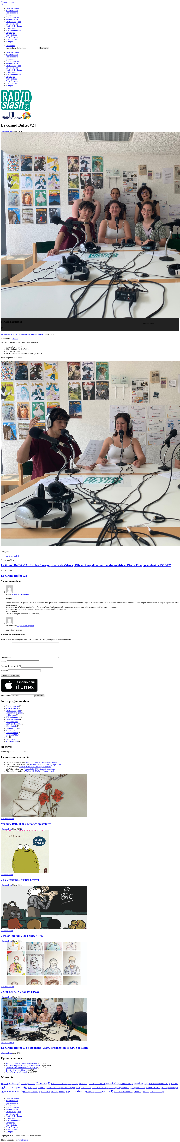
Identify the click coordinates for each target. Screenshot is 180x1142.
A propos (9, 41)
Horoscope (14, 1087)
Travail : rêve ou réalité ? (15, 1070)
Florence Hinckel (101, 1084)
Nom (3, 662)
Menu (3, 4)
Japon (42, 1087)
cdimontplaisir (6, 131)
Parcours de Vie (12, 19)
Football (113, 1083)
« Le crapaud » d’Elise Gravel (20, 879)
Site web (4, 671)
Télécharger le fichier (9, 334)
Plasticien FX (45, 1092)
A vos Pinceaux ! (12, 37)
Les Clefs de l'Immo (13, 724)
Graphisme (126, 1083)
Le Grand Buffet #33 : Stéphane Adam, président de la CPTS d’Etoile (44, 1047)
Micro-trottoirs (11, 35)
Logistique (123, 1087)
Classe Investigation (13, 22)
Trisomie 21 (118, 1092)
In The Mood (11, 28)
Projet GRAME (12, 39)
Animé (14, 1083)
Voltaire (146, 1092)
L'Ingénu (76, 1088)
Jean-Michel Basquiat (54, 1088)
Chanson (31, 1084)
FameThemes (23, 1140)
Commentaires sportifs (14, 713)
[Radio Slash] (16, 119)
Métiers (35, 1091)
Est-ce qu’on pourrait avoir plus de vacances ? (23, 1065)
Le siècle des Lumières (99, 1088)
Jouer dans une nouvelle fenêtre (31, 334)
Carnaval (24, 1084)
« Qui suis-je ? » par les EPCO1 (21, 991)
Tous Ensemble (12, 11)
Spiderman (97, 1092)
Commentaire (6, 657)
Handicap (141, 1083)
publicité (77, 1091)
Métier (27, 1092)
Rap (89, 1091)
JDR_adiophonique (13, 30)
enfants (83, 1083)
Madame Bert (153, 1087)
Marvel (165, 1088)
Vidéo (138, 1091)
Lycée (133, 1088)
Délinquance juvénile (71, 1084)
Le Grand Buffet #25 (14, 575)
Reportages (10, 33)
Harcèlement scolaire (159, 1083)
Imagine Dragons (31, 1088)
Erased (92, 1084)
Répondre (25, 594)
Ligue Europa (112, 1088)
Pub (7, 737)
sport (107, 1091)
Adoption (4, 1084)
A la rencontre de (12, 17)
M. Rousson (140, 1088)
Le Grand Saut (86, 1088)
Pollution (54, 1092)
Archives (4, 752)
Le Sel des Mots (12, 24)
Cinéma (43, 1083)
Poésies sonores (12, 13)
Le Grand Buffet (12, 8)
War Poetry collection (157, 1092)
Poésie (63, 1091)
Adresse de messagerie (10, 666)
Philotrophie (10, 15)
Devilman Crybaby (57, 1084)
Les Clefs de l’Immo (14, 26)
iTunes (15, 339)
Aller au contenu (7, 2)
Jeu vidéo (67, 1087)
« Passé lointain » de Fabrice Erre (22, 935)
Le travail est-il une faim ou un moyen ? (21, 1068)
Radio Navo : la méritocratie (17, 1072)
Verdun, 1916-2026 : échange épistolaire (41, 762)
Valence (128, 1091)
